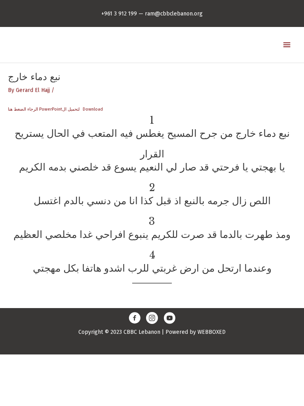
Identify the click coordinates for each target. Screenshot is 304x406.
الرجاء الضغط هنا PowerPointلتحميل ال (44, 109)
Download (93, 109)
